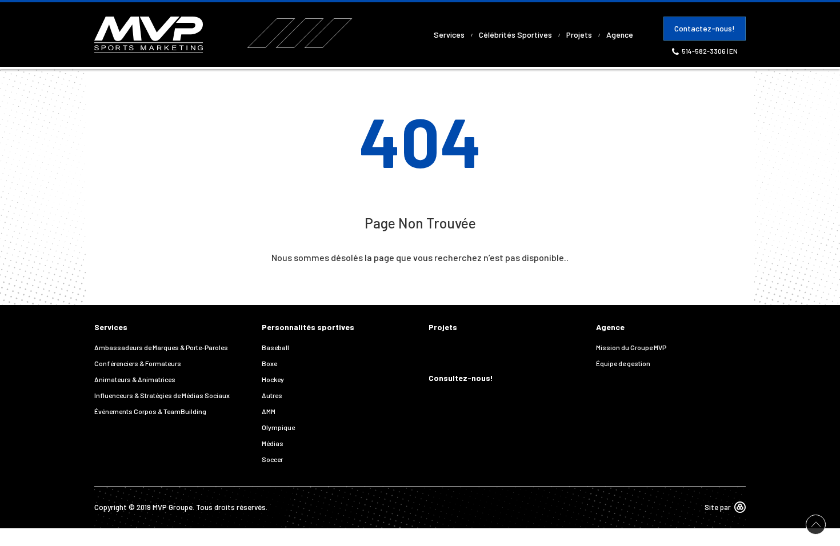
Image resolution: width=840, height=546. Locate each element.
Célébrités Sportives (515, 34)
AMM (268, 411)
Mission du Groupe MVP (631, 347)
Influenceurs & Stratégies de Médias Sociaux (162, 395)
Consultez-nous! (461, 378)
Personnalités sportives (308, 327)
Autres (272, 395)
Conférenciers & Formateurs (137, 363)
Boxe (269, 363)
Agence (619, 34)
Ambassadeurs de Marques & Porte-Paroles (161, 347)
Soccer (272, 459)
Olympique (278, 427)
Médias (272, 443)
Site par (718, 507)
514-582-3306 (704, 51)
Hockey (273, 379)
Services (449, 34)
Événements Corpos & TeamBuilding (150, 411)
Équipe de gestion (623, 363)
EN (733, 51)
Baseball (275, 347)
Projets (579, 34)
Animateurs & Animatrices (134, 379)
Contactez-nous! (704, 28)
